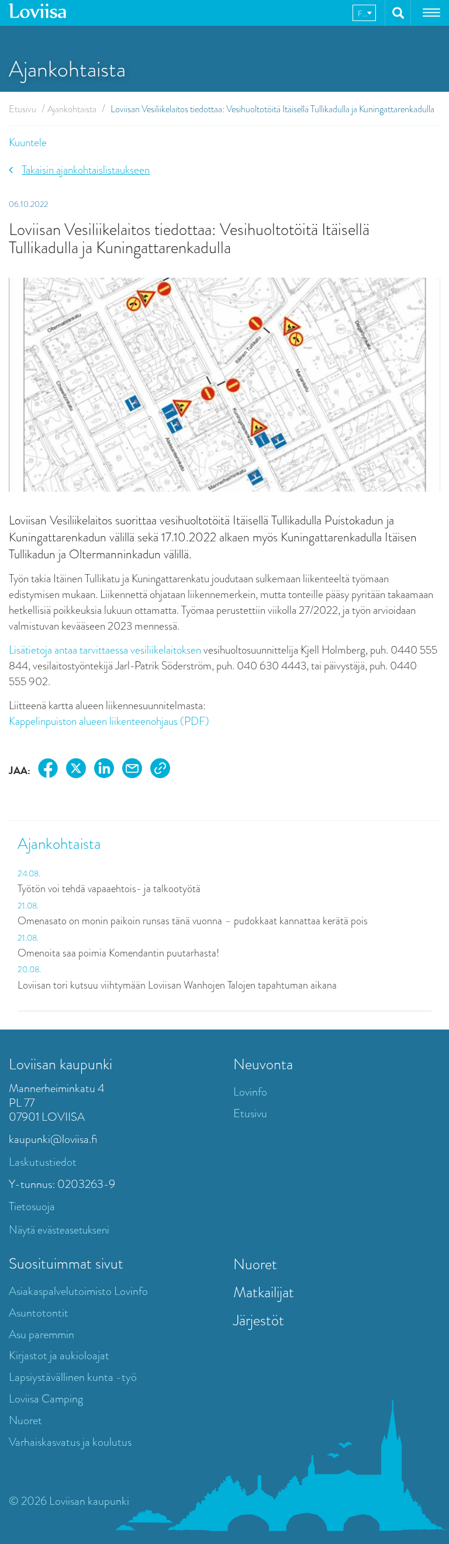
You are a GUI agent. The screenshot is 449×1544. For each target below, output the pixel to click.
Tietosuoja (32, 1206)
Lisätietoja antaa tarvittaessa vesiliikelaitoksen (105, 650)
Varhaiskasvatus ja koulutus (70, 1442)
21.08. (28, 905)
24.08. (29, 873)
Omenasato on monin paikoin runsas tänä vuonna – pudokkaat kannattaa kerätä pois (193, 920)
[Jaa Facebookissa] (48, 770)
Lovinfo (250, 1091)
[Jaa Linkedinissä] (104, 770)
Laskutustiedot (43, 1161)
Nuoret (25, 1420)
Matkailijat (263, 1292)
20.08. (29, 969)
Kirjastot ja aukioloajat (59, 1355)
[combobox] (364, 13)
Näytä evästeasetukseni (59, 1230)
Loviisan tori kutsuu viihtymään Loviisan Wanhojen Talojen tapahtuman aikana (177, 985)
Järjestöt (258, 1320)
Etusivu (22, 109)
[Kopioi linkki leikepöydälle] (160, 770)
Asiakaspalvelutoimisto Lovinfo (78, 1291)
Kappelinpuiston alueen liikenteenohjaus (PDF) (109, 721)
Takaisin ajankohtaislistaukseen (86, 170)
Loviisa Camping (46, 1398)
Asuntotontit (38, 1312)
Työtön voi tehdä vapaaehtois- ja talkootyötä (109, 888)
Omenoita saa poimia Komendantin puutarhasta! (118, 953)
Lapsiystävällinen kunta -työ (73, 1377)
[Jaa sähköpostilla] (132, 770)
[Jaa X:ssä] (76, 770)
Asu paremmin (41, 1334)
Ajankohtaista (71, 109)
